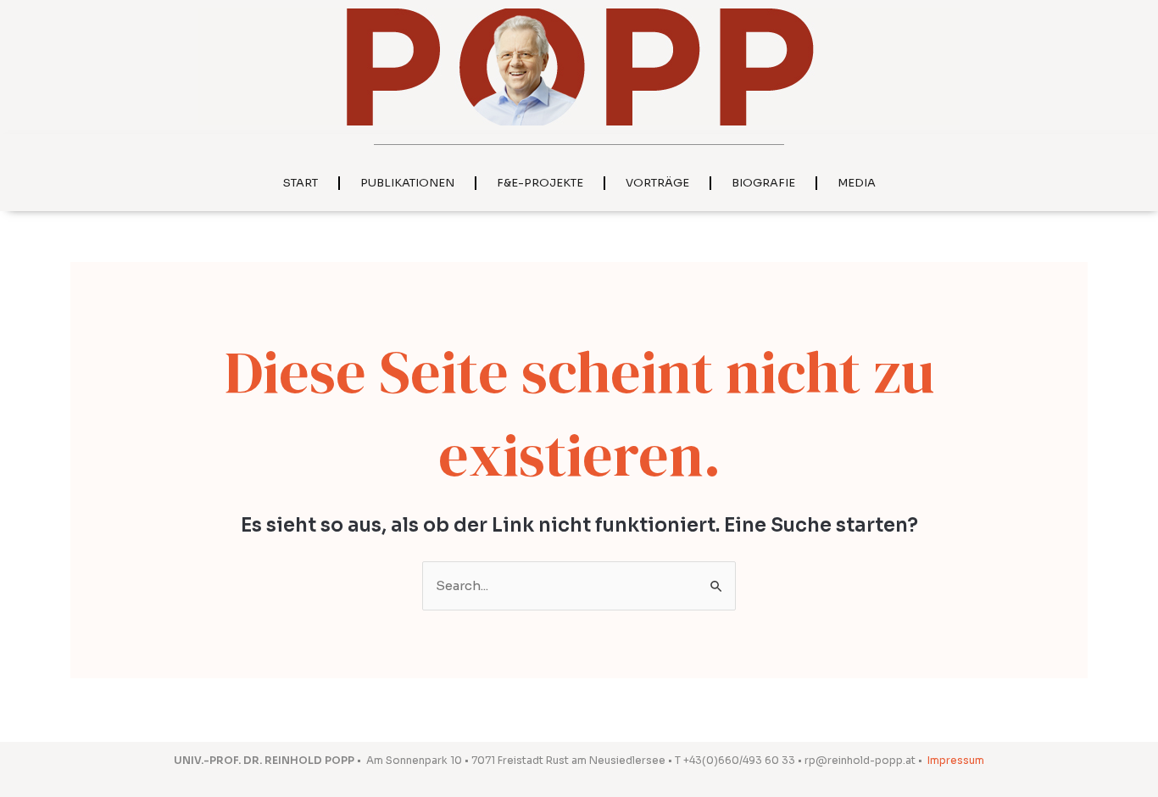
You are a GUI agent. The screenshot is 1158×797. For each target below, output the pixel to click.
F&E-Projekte (540, 183)
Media (857, 183)
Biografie (763, 183)
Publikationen (407, 183)
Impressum (955, 760)
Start (300, 183)
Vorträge (657, 183)
